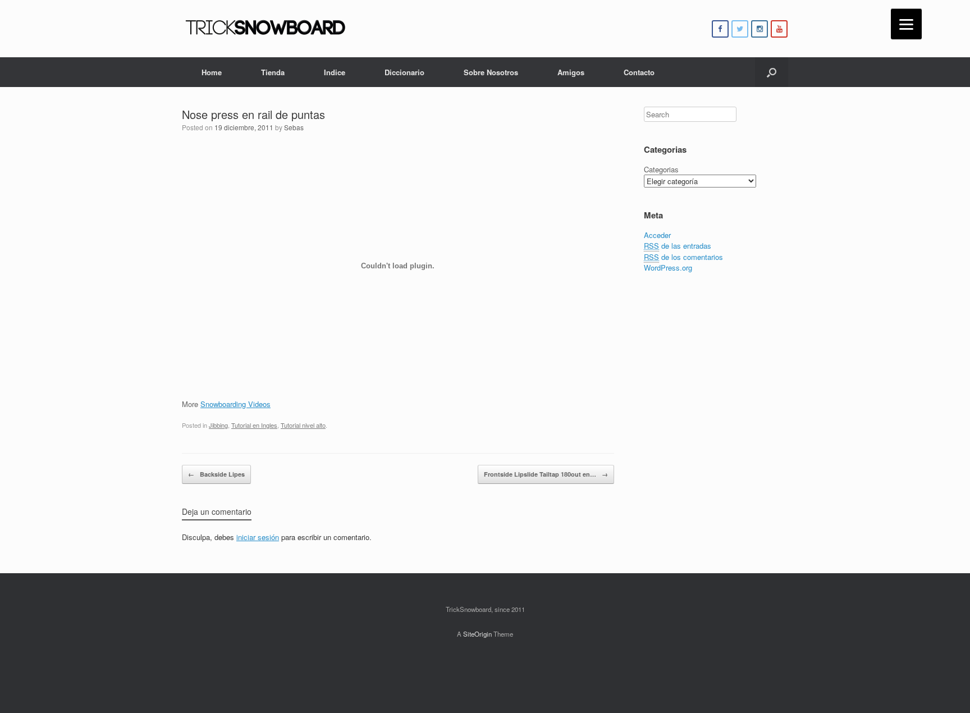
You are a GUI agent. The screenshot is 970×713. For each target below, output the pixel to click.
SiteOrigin (477, 633)
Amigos (570, 72)
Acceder (657, 235)
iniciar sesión (257, 537)
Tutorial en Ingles (254, 425)
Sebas (294, 127)
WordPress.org (668, 267)
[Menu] (906, 23)
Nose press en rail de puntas (253, 114)
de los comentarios (683, 257)
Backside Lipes (216, 474)
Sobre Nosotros (491, 72)
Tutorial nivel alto (303, 425)
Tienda (273, 72)
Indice (334, 72)
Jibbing (218, 425)
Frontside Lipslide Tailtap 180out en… (546, 474)
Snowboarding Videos (235, 404)
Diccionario (404, 72)
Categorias (661, 169)
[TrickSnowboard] (266, 28)
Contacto (639, 72)
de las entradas (677, 245)
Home (212, 72)
